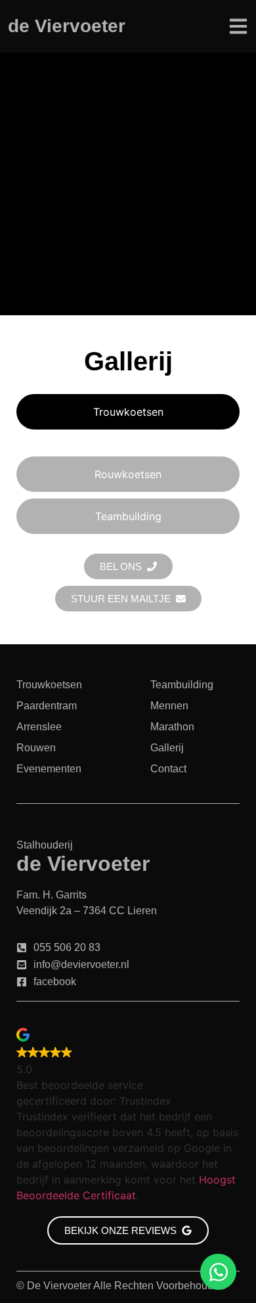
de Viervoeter (66, 26)
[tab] (128, 412)
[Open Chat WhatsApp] (218, 1272)
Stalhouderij (44, 844)
